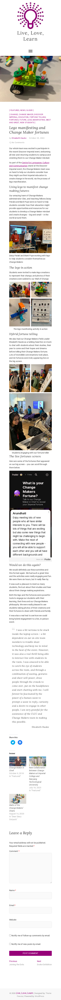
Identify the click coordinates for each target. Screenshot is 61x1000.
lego (29, 120)
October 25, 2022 (37, 138)
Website (12, 920)
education (23, 117)
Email (12, 905)
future (23, 120)
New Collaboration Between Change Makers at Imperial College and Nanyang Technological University (37, 776)
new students (27, 123)
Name (12, 890)
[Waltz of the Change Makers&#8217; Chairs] (17, 799)
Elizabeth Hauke (19, 138)
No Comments (18, 142)
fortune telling (38, 117)
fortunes (14, 120)
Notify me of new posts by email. (26, 944)
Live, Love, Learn (30, 36)
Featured (14, 110)
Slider (29, 110)
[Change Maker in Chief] (17, 761)
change (14, 114)
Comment (14, 851)
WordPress (39, 996)
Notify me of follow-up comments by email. (30, 935)
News (23, 110)
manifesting (39, 120)
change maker (26, 114)
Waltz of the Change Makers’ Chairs (16, 808)
